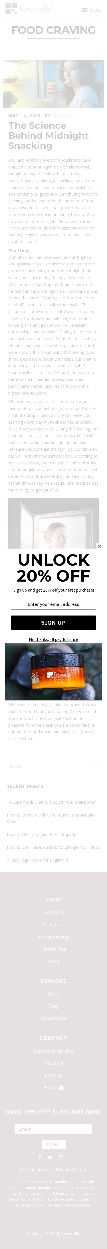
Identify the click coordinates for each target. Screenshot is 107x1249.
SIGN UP (53, 622)
